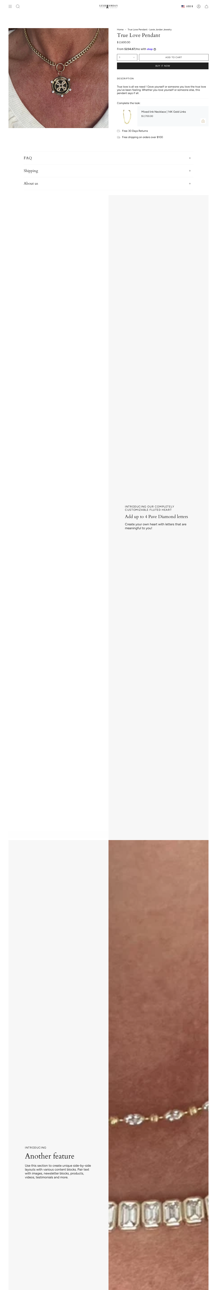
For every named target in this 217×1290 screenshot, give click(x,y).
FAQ (28, 158)
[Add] (203, 121)
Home (120, 29)
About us (31, 183)
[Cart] (206, 6)
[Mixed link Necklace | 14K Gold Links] (127, 116)
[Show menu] (10, 6)
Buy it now (162, 66)
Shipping (31, 170)
